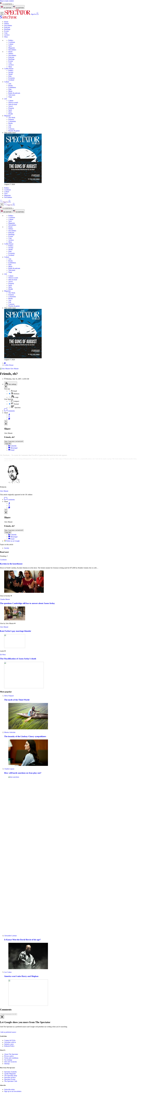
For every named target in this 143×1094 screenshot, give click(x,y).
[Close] (2, 1017)
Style (10, 112)
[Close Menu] (2, 204)
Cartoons (11, 129)
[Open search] (1, 202)
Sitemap (7, 1063)
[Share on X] (9, 417)
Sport (10, 110)
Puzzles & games (14, 131)
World (10, 74)
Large (16, 397)
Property (11, 108)
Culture (10, 44)
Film (9, 89)
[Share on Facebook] (9, 415)
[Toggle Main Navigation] (2, 13)
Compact (16, 401)
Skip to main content (7, 1)
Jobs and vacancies (10, 1062)
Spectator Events (9, 1079)
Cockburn (11, 42)
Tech (10, 46)
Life (5, 99)
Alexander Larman (10, 936)
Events (6, 31)
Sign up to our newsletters (12, 1091)
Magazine (11, 48)
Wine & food (12, 104)
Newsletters (8, 25)
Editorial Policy (9, 1046)
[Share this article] (6, 421)
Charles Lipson (9, 769)
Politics (10, 40)
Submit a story (9, 1044)
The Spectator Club (10, 1081)
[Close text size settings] (6, 386)
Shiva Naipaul (9, 696)
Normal (16, 404)
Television (11, 95)
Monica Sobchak (9, 732)
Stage (10, 97)
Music (10, 91)
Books (10, 85)
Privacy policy (9, 1056)
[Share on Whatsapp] (9, 419)
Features (11, 119)
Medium (16, 394)
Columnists (12, 121)
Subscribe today (9, 1089)
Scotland (11, 80)
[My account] (37, 14)
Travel (10, 106)
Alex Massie (4, 491)
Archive (7, 35)
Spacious (18, 407)
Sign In (33, 14)
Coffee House (8, 68)
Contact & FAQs (9, 1040)
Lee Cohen (8, 972)
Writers (6, 23)
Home (6, 22)
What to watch (13, 102)
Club (5, 33)
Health (10, 114)
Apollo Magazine (10, 1074)
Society (10, 72)
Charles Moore (5, 599)
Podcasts (7, 27)
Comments (11, 411)
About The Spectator (11, 1054)
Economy (11, 78)
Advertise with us (10, 1042)
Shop (6, 37)
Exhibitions (12, 87)
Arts (9, 84)
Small (15, 391)
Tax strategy (8, 1060)
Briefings (7, 29)
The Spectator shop (10, 1075)
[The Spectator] (18, 14)
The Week (11, 117)
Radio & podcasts (14, 93)
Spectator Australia (10, 1072)
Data (10, 76)
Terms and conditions (11, 1058)
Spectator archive (10, 1077)
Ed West (3, 654)
